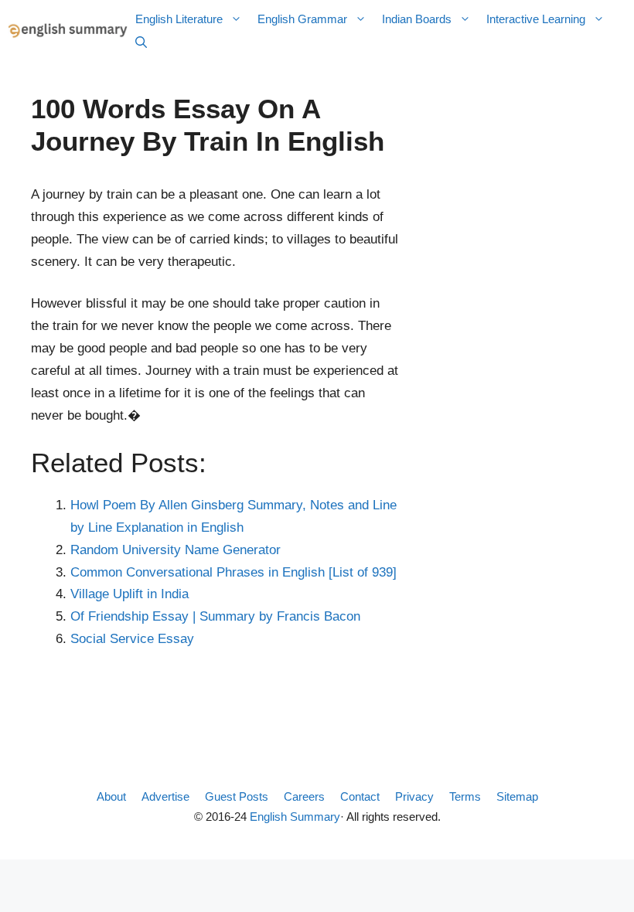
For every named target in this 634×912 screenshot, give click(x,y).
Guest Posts (236, 796)
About (111, 796)
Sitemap (517, 796)
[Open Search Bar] (141, 42)
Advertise (165, 796)
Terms (465, 796)
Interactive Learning (535, 19)
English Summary (295, 816)
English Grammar (302, 19)
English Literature (179, 19)
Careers (304, 796)
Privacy (414, 796)
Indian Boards (417, 19)
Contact (360, 796)
